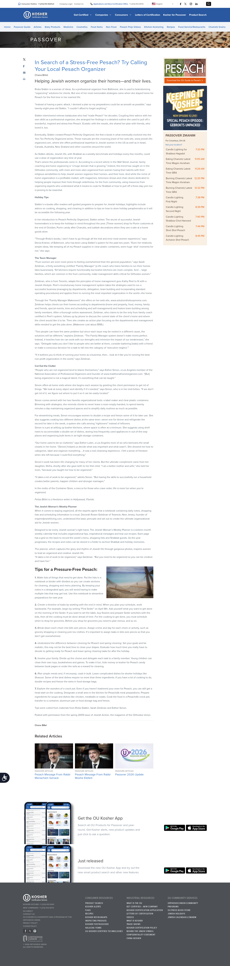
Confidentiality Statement (141, 934)
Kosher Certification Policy (142, 927)
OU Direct (28, 911)
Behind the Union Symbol (140, 931)
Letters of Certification (147, 14)
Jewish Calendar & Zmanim (182, 917)
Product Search (198, 14)
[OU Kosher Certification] (36, 15)
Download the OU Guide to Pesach (184, 80)
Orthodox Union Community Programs (183, 905)
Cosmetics (82, 27)
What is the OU (134, 903)
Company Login (66, 4)
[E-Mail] (24, 73)
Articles (37, 27)
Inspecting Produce (96, 920)
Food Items (97, 27)
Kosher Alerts (93, 906)
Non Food (111, 27)
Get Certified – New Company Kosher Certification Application (145, 908)
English (159, 4)
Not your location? (174, 145)
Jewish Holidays (176, 913)
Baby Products (52, 27)
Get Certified (81, 14)
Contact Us (79, 4)
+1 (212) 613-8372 (136, 4)
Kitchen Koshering (154, 27)
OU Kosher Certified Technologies (104, 931)
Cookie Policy (30, 926)
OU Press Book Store (179, 910)
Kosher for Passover (174, 14)
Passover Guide (22, 27)
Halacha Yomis (93, 927)
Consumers (122, 14)
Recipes (171, 27)
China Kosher (134, 938)
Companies (102, 14)
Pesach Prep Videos (130, 27)
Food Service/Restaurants (191, 27)
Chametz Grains (217, 27)
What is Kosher (135, 920)
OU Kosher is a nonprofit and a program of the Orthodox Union (47, 918)
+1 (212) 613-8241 (45, 4)
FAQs (88, 910)
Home (7, 27)
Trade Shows (134, 924)
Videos (130, 917)
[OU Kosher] (52, 898)
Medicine (68, 27)
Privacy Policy (30, 923)
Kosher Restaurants (96, 917)
